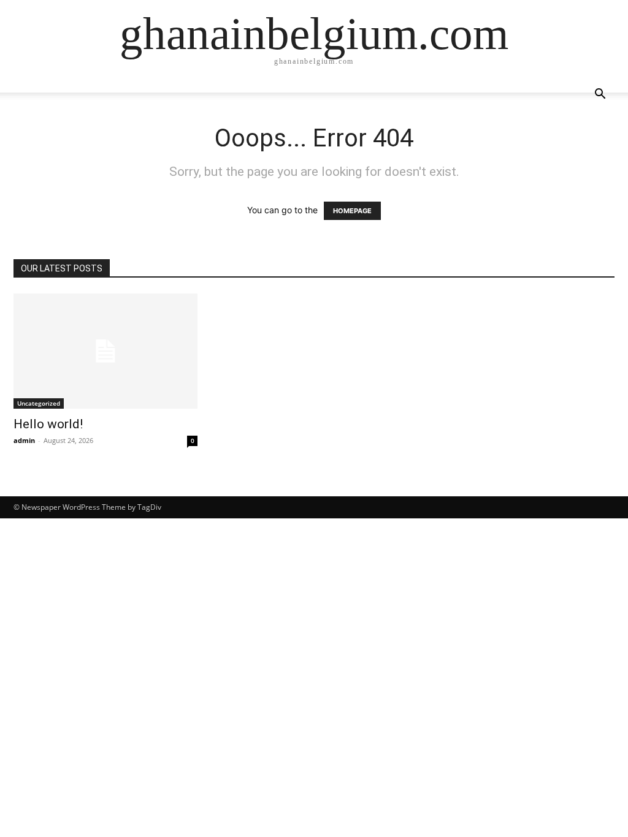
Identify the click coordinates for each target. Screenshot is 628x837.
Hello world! (48, 424)
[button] (600, 95)
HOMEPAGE (352, 210)
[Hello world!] (105, 351)
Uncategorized (38, 403)
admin (24, 440)
